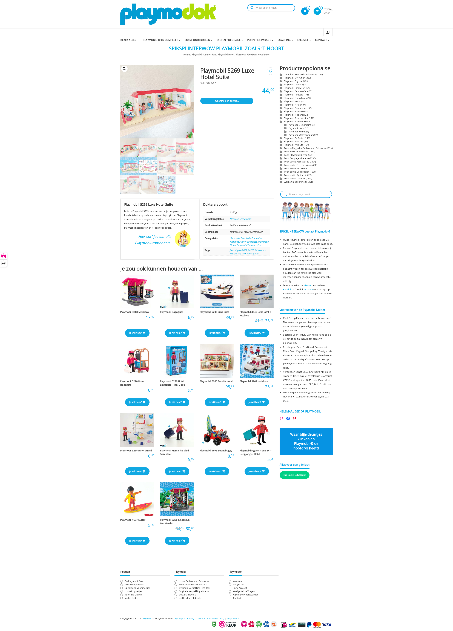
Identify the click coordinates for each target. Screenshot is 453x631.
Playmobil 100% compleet (243, 241)
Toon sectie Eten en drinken (298, 165)
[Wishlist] (305, 11)
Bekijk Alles (128, 40)
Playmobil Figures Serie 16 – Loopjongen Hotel (255, 452)
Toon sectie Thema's (294, 178)
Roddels (287, 289)
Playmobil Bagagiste (171, 311)
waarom (308, 289)
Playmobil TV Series (294, 138)
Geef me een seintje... (227, 100)
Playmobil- (143, 242)
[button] (124, 69)
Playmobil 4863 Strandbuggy (216, 450)
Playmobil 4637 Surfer (132, 519)
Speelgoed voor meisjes (137, 587)
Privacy (191, 618)
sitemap (307, 285)
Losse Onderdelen (197, 40)
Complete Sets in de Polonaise (246, 238)
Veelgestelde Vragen (244, 591)
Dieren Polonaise (228, 40)
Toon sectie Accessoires (296, 161)
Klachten (200, 618)
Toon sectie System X (295, 175)
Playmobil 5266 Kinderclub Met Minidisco (175, 521)
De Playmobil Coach (135, 581)
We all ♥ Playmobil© (248, 253)
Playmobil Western (293, 141)
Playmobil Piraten (293, 104)
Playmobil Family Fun (294, 87)
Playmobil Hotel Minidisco (134, 311)
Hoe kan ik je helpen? (294, 474)
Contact (321, 40)
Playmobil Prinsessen (295, 111)
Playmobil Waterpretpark (301, 134)
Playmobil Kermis (297, 131)
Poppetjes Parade (259, 40)
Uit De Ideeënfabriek (189, 598)
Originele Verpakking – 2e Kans (194, 587)
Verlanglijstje (131, 598)
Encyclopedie (232, 618)
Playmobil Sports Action (296, 118)
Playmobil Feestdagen (295, 98)
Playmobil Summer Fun (204, 54)
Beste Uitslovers (187, 594)
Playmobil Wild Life (293, 144)
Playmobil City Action (294, 77)
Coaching (284, 40)
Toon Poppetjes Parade (296, 158)
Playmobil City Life (293, 81)
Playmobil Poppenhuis (295, 108)
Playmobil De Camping (299, 124)
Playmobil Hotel (226, 54)
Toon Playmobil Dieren (296, 154)
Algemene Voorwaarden (245, 594)
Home (187, 54)
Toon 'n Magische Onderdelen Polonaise (305, 148)
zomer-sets (161, 242)
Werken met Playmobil (295, 181)
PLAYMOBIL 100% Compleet (160, 40)
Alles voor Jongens (134, 584)
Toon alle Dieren (133, 594)
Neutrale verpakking (240, 218)
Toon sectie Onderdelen (296, 171)
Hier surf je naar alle (154, 236)
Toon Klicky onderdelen (296, 151)
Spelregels (180, 618)
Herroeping (212, 618)
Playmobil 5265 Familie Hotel (216, 381)
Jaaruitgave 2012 (238, 250)
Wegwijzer (238, 584)
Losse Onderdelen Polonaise (194, 581)
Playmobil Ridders (293, 114)
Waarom (237, 581)
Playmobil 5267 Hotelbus (254, 381)
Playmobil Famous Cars (296, 91)
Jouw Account (240, 587)
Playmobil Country (293, 84)
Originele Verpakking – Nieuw (194, 591)
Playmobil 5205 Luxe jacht (214, 311)
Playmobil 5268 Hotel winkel (136, 450)
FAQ (222, 618)
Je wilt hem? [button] (135, 332)
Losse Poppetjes (133, 591)
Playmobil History (293, 101)
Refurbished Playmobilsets (193, 584)
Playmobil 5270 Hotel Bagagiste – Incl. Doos (172, 383)
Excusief (302, 40)
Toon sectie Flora (293, 168)
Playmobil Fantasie (293, 94)
